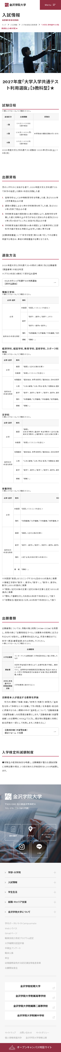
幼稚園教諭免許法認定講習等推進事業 (23, 963)
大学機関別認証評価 (14, 943)
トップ (4, 25)
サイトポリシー (42, 1032)
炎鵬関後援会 (11, 968)
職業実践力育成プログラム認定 (19, 938)
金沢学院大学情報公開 (36, 1038)
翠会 (7, 958)
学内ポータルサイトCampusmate (20, 923)
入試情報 (13, 25)
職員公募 (9, 953)
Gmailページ (11, 933)
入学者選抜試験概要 (29, 25)
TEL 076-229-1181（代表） (17, 808)
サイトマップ (10, 1032)
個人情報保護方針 (13, 1038)
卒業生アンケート (13, 948)
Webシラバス (11, 928)
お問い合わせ (26, 1032)
